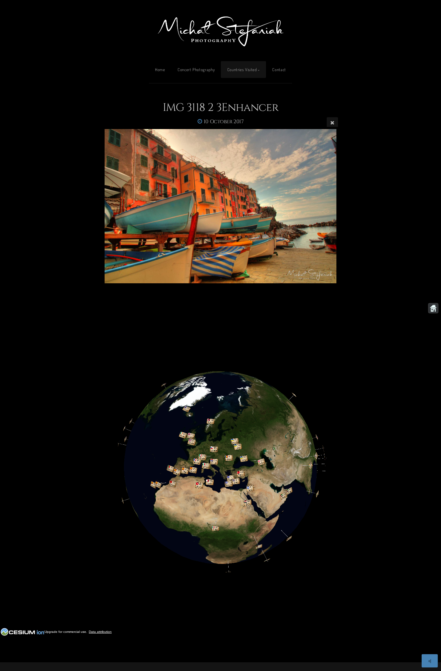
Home (160, 69)
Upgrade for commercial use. (66, 631)
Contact (279, 69)
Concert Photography (196, 69)
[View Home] (433, 308)
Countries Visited (242, 69)
